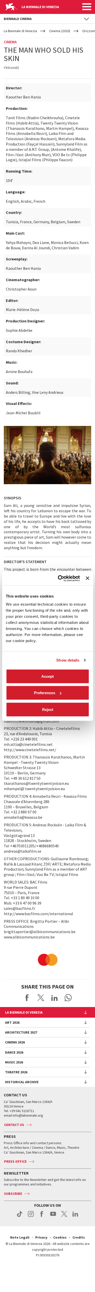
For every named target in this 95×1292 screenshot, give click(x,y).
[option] (47, 959)
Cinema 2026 (15, 1042)
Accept (47, 676)
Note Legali (19, 1237)
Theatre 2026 (16, 1072)
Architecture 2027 (21, 1032)
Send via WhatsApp (68, 997)
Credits (78, 1237)
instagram (31, 1217)
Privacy (41, 1237)
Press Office (15, 1161)
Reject (47, 709)
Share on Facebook (27, 997)
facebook (42, 1217)
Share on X (41, 997)
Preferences (44, 693)
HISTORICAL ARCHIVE (22, 1082)
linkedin (75, 1217)
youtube (53, 1217)
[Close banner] (87, 578)
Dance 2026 (14, 1052)
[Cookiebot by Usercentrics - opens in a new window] (60, 578)
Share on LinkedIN (54, 997)
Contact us (14, 1124)
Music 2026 (14, 1062)
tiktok (19, 1217)
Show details (67, 660)
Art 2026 (12, 1022)
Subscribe (13, 1193)
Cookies (60, 1237)
